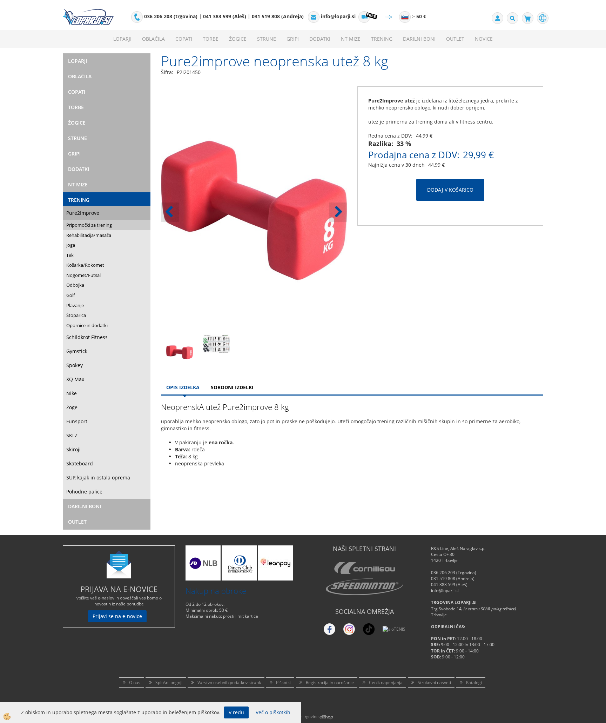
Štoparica (76, 315)
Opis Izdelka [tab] (183, 387)
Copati (183, 38)
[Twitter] (349, 629)
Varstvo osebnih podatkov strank (229, 682)
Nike (71, 393)
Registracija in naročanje (330, 682)
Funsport (76, 421)
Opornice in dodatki (87, 325)
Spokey (74, 365)
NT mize (351, 38)
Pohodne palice (84, 491)
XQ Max (75, 379)
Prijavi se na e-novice (117, 616)
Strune (266, 38)
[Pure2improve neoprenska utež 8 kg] (179, 351)
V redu (236, 712)
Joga (70, 245)
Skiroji (73, 449)
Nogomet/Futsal (83, 275)
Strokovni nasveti (434, 682)
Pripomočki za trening (89, 225)
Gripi (293, 38)
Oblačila (153, 38)
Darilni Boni (419, 38)
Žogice (238, 38)
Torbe (210, 38)
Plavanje (75, 305)
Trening (381, 38)
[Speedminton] (364, 586)
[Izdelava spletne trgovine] (326, 716)
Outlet (455, 38)
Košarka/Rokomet (85, 265)
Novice (484, 38)
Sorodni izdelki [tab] (232, 387)
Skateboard (79, 463)
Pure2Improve (82, 213)
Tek (70, 255)
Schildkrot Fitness (87, 337)
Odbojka (75, 285)
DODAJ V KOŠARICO (450, 189)
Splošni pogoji (168, 682)
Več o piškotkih (273, 712)
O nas (134, 682)
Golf (70, 295)
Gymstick (76, 351)
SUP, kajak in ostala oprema (98, 477)
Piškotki (283, 682)
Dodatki (319, 38)
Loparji (122, 38)
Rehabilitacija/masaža (88, 235)
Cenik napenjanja (386, 682)
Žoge (72, 407)
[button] (338, 212)
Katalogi (474, 682)
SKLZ (72, 435)
